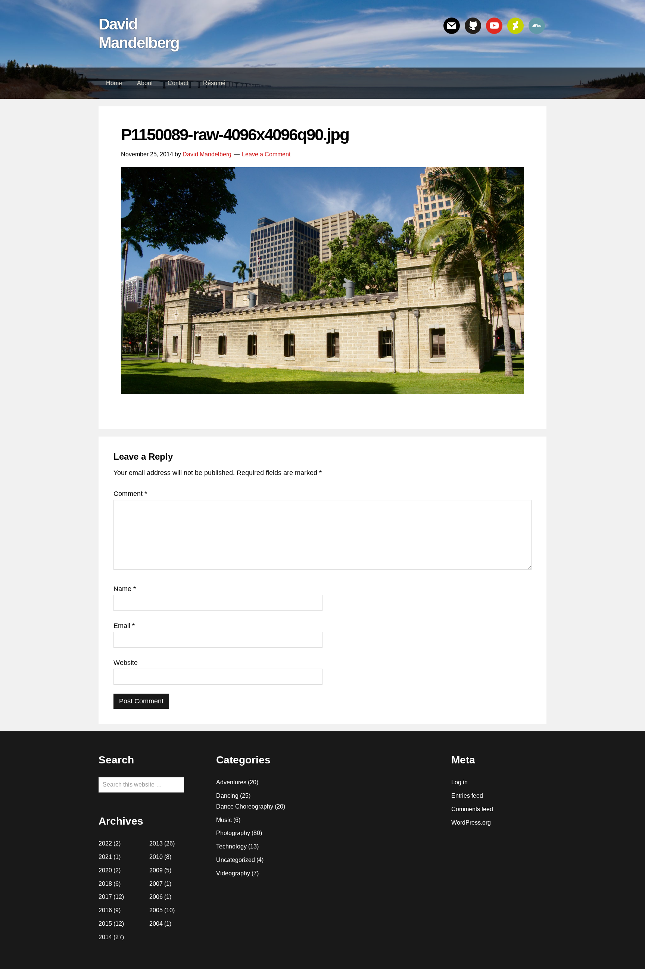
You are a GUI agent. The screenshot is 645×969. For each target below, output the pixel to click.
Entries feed (467, 796)
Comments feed (472, 809)
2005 (156, 910)
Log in (459, 782)
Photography (233, 833)
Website (125, 662)
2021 (105, 857)
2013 (156, 843)
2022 (105, 843)
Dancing (227, 796)
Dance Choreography (244, 806)
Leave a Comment (266, 154)
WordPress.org (471, 822)
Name (124, 589)
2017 (105, 897)
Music (224, 820)
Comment (130, 493)
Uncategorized (235, 860)
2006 (156, 897)
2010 (156, 857)
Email (124, 625)
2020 (105, 870)
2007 (156, 884)
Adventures (231, 782)
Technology (231, 846)
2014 (105, 937)
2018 (105, 884)
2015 (105, 923)
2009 (156, 870)
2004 (156, 923)
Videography (233, 873)
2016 (105, 910)
